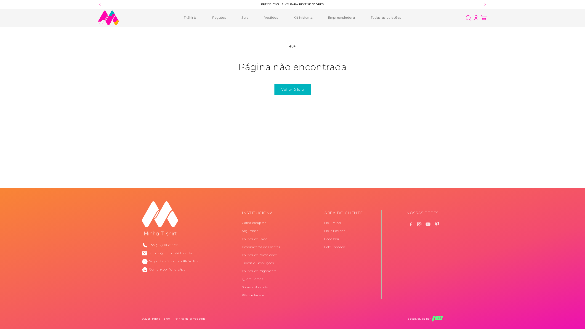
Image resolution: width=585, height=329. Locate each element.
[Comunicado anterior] (100, 4)
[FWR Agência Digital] (437, 318)
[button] (468, 18)
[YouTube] (428, 224)
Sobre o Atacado (255, 287)
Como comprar (254, 223)
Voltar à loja (292, 89)
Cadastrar (331, 239)
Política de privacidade (190, 318)
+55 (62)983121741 (163, 245)
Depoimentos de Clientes (261, 247)
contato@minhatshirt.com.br (171, 253)
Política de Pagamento (259, 271)
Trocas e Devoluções (258, 263)
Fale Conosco (334, 247)
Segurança (250, 231)
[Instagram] (419, 224)
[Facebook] (411, 224)
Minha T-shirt (161, 318)
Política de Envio (254, 239)
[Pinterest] (437, 224)
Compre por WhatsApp (167, 269)
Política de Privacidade (259, 255)
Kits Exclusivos (253, 295)
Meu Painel (332, 223)
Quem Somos (252, 279)
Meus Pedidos (334, 231)
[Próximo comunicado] (485, 4)
